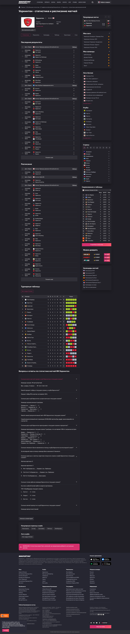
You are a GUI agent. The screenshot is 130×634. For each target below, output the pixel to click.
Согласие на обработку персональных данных (99, 599)
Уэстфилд (88, 121)
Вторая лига (88, 100)
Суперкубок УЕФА (70, 581)
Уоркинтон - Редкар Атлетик (31, 434)
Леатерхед (89, 119)
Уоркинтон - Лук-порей (29, 439)
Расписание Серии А (90, 275)
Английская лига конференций (93, 95)
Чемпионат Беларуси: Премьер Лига (93, 36)
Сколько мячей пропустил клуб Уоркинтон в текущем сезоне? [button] (41, 505)
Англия (92, 574)
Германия (92, 583)
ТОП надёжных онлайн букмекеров (75, 596)
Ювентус (44, 577)
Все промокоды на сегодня (49, 596)
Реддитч (29, 353)
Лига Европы (69, 572)
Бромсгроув (30, 309)
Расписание (25, 528)
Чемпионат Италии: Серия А (91, 44)
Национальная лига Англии (92, 87)
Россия (92, 572)
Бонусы (53, 2)
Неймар (21, 592)
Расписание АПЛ (89, 273)
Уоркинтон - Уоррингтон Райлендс (39, 468)
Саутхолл (88, 124)
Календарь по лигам (90, 285)
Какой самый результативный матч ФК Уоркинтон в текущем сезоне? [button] (43, 415)
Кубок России (69, 575)
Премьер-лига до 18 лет (92, 98)
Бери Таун (29, 303)
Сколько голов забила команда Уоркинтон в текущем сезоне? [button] (40, 482)
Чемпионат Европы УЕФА (72, 583)
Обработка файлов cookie (96, 594)
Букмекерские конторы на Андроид (75, 600)
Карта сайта (69, 615)
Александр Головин (24, 596)
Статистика (40, 2)
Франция (92, 575)
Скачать (65, 2)
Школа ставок (82, 2)
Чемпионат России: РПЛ (90, 47)
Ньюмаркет (89, 110)
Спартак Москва (88, 63)
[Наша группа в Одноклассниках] (99, 623)
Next (109, 17)
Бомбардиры (58, 528)
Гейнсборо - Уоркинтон (29, 436)
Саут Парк (89, 132)
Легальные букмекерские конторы (75, 594)
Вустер (29, 340)
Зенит (85, 65)
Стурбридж (30, 321)
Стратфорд (30, 359)
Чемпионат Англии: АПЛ (90, 39)
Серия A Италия (23, 572)
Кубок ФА (41, 177)
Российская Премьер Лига (25, 581)
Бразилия (92, 577)
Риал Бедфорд (30, 299)
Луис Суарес (22, 598)
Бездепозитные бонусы (48, 592)
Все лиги (21, 583)
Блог (70, 2)
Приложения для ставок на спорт (74, 589)
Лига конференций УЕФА (72, 577)
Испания (92, 581)
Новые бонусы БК (46, 589)
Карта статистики (94, 592)
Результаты (36, 35)
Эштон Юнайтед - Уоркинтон (30, 441)
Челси (44, 579)
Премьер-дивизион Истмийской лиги (49, 47)
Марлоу (88, 116)
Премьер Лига (89, 76)
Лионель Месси (23, 591)
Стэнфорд (29, 366)
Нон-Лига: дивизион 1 (91, 78)
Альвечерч (30, 306)
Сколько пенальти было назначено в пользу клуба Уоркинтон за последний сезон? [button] (47, 447)
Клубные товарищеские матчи (45, 85)
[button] (96, 152)
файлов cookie (5, 627)
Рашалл (29, 312)
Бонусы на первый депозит (49, 591)
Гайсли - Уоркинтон (28, 411)
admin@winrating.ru (57, 624)
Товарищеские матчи (71, 579)
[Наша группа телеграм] (91, 623)
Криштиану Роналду (24, 589)
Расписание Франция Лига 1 (92, 282)
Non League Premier (27, 291)
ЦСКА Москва (87, 54)
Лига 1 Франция (23, 579)
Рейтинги (47, 2)
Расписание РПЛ (89, 270)
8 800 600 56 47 (53, 620)
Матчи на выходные (90, 287)
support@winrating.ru (47, 623)
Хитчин (29, 350)
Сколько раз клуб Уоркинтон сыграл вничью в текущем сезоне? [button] (41, 398)
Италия (92, 579)
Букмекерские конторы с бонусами (75, 598)
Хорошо (5, 630)
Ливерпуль (45, 575)
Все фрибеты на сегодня (48, 598)
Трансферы (41, 528)
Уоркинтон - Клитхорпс (29, 409)
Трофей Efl (88, 89)
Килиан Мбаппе (23, 594)
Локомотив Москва (89, 60)
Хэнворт (88, 130)
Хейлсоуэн (30, 328)
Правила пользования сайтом (97, 596)
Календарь (46, 35)
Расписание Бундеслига (91, 280)
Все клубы (45, 583)
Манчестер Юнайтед (47, 574)
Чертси (88, 113)
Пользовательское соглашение (73, 610)
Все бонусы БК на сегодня (49, 600)
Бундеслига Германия (24, 577)
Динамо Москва (88, 57)
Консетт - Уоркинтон (28, 407)
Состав (33, 528)
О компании (93, 589)
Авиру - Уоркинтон (27, 432)
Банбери (29, 334)
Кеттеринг (29, 315)
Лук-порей (59, 419)
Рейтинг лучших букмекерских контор (76, 591)
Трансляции (67, 35)
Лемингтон (30, 356)
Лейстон (29, 318)
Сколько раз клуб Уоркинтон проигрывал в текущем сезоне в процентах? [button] (44, 425)
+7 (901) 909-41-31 (52, 619)
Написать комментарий (26, 518)
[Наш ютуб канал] (97, 623)
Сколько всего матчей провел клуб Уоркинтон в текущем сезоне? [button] (42, 379)
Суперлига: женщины (91, 81)
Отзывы (75, 2)
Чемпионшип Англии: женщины (94, 84)
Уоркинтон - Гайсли (28, 405)
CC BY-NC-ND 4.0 (93, 614)
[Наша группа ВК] (94, 623)
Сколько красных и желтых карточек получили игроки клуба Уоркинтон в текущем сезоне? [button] (47, 456)
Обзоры (59, 2)
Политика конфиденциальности (73, 614)
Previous (106, 17)
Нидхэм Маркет (31, 331)
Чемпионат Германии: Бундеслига (93, 42)
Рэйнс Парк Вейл (90, 127)
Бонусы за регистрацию (48, 594)
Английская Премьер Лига (25, 574)
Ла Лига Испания (23, 575)
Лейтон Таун (30, 337)
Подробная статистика (96, 244)
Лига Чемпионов (70, 574)
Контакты (92, 591)
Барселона (45, 572)
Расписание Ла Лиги (90, 277)
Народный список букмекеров (73, 592)
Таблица (57, 35)
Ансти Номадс (30, 325)
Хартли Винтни (90, 135)
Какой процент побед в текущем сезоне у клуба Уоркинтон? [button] (40, 390)
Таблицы (49, 528)
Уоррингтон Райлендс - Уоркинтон (32, 443)
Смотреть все (86, 103)
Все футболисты (23, 600)
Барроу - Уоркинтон (28, 437)
